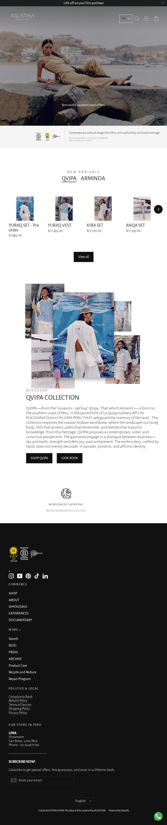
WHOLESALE (18, 606)
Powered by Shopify (119, 810)
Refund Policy (18, 700)
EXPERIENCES (19, 613)
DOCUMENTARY (20, 620)
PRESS (13, 652)
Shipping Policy (19, 708)
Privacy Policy (18, 712)
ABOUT (14, 600)
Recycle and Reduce (22, 672)
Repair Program (20, 679)
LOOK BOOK (69, 458)
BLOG (13, 645)
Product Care (18, 665)
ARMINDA (93, 178)
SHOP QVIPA (39, 458)
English (80, 801)
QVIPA (69, 178)
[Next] (158, 209)
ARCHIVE (15, 659)
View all (83, 257)
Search (13, 638)
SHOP (13, 593)
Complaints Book (20, 696)
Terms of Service (20, 704)
